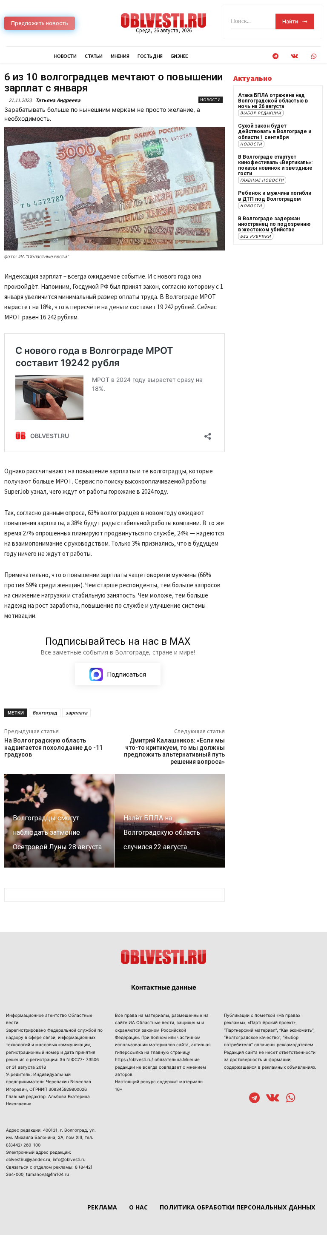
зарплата (76, 712)
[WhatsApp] (313, 56)
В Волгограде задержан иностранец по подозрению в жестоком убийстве (274, 224)
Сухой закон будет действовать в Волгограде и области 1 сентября (274, 131)
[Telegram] (275, 56)
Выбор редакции (260, 113)
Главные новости (262, 180)
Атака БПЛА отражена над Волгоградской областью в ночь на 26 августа (273, 100)
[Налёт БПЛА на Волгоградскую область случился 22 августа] (170, 821)
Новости (210, 99)
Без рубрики (255, 236)
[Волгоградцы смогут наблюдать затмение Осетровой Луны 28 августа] (59, 821)
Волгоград (44, 712)
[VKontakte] (294, 56)
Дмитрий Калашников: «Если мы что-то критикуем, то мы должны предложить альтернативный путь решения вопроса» (174, 751)
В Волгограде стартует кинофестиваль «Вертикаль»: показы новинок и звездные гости (275, 165)
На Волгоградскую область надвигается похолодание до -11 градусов (53, 747)
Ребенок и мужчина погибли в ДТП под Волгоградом (274, 196)
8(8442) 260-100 (23, 1144)
